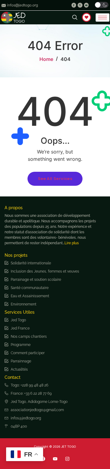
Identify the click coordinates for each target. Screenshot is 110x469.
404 (66, 59)
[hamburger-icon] (102, 17)
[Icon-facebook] (74, 5)
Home (46, 59)
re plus (73, 243)
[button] (101, 5)
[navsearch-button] (71, 18)
